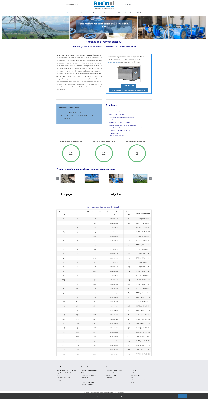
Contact (133, 382)
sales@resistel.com (114, 62)
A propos (133, 370)
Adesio (111, 392)
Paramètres (173, 396)
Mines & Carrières (111, 373)
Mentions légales (135, 375)
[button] (57, 178)
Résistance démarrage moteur (89, 370)
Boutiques (133, 373)
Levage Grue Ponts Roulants (114, 370)
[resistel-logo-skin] (104, 1)
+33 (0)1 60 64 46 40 (64, 380)
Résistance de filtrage (87, 384)
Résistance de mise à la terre (89, 382)
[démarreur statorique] (128, 65)
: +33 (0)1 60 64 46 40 (72, 4)
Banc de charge (85, 380)
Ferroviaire (109, 377)
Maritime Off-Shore (111, 375)
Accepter (182, 396)
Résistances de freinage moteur (90, 373)
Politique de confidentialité (138, 380)
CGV (132, 377)
